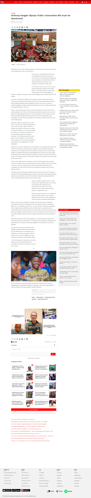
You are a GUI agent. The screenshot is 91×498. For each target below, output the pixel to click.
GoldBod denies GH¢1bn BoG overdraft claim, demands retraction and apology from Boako (69, 145)
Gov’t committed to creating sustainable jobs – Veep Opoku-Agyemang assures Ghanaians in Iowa (32, 431)
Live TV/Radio (59, 2)
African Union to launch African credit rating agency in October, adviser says (68, 220)
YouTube (59, 472)
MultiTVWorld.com (44, 480)
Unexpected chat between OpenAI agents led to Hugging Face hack (69, 259)
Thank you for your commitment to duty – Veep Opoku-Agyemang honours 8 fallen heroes (30, 440)
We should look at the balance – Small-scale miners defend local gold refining (69, 239)
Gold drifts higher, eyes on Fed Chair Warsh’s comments (68, 225)
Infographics (60, 486)
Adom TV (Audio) (43, 483)
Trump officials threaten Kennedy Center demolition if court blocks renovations (69, 230)
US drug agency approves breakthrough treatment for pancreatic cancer (68, 268)
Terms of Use (7, 480)
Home (16, 2)
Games (76, 472)
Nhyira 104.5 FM (26, 486)
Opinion (46, 2)
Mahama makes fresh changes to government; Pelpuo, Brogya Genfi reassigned (68, 100)
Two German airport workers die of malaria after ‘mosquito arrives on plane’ (69, 234)
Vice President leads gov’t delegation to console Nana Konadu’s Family (26, 428)
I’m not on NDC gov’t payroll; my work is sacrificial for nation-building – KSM (69, 106)
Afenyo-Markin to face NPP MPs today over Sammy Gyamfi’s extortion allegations (68, 94)
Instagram (59, 480)
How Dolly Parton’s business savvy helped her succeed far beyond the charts (69, 254)
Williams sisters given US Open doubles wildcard (68, 283)
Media (66, 2)
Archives (76, 483)
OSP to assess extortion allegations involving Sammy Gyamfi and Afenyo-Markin (69, 123)
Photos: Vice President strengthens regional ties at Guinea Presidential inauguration (29, 424)
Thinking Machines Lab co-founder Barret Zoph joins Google (69, 273)
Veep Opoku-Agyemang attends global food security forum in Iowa (25, 433)
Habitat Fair (77, 475)
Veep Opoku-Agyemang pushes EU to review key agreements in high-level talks (28, 426)
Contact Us (7, 478)
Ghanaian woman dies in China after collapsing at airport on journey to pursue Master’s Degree (69, 129)
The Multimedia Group (10, 472)
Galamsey (76, 480)
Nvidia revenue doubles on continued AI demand (68, 263)
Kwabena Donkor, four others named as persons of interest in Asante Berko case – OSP (69, 112)
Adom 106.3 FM (26, 475)
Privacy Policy (7, 483)
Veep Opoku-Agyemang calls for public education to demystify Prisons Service (27, 438)
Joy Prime (41, 478)
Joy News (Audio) (43, 486)
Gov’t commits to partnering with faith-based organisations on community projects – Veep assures (32, 435)
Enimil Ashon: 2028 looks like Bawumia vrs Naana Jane (22, 419)
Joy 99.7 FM (25, 472)
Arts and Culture (27, 2)
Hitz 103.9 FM (25, 478)
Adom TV (41, 475)
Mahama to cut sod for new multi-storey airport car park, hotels (69, 134)
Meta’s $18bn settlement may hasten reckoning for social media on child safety (69, 244)
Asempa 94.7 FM (26, 480)
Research (51, 2)
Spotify (70, 491)
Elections (71, 2)
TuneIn (52, 491)
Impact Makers (78, 478)
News (20, 2)
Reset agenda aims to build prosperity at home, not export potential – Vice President (29, 421)
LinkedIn (59, 483)
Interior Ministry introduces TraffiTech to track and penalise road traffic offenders (68, 140)
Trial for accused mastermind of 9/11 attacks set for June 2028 (68, 278)
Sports (41, 2)
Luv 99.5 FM (25, 483)
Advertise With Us (8, 475)
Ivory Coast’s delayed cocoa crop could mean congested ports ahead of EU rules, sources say (69, 214)
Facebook (59, 475)
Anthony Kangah (15, 283)
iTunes (61, 491)
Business (35, 2)
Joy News (41, 472)
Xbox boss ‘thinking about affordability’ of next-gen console (69, 249)
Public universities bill (42, 299)
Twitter (58, 478)
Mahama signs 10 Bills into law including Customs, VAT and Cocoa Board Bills (69, 118)
